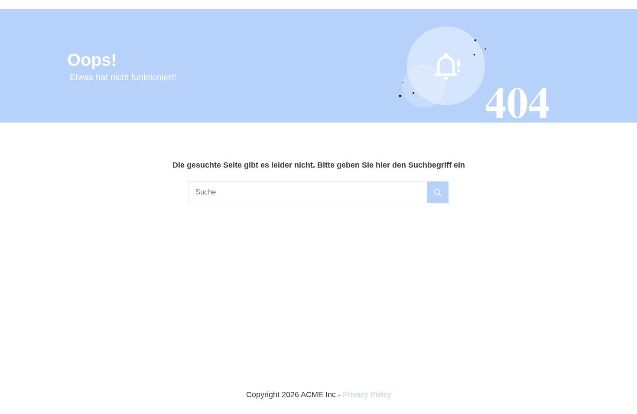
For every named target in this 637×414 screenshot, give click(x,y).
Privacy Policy (367, 394)
